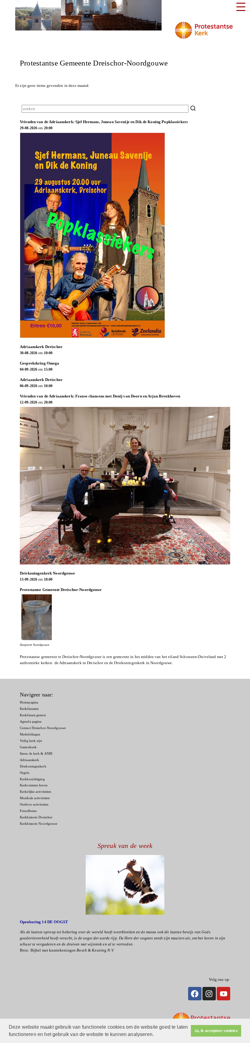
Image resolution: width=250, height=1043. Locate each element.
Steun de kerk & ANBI (36, 753)
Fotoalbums (28, 811)
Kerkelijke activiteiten (35, 791)
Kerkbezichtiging (32, 779)
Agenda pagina (30, 721)
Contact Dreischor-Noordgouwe (43, 728)
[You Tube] (223, 993)
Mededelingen (30, 734)
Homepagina (29, 702)
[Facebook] (195, 993)
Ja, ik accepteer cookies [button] (216, 1031)
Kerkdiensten (29, 708)
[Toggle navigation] (240, 7)
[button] (156, 1035)
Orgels (24, 772)
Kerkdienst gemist (33, 715)
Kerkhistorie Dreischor (36, 817)
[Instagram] (209, 993)
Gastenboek (28, 747)
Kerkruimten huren (34, 785)
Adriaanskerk (29, 760)
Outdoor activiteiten (34, 804)
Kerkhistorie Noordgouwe (38, 823)
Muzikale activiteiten (35, 798)
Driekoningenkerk (33, 766)
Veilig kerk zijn (31, 740)
